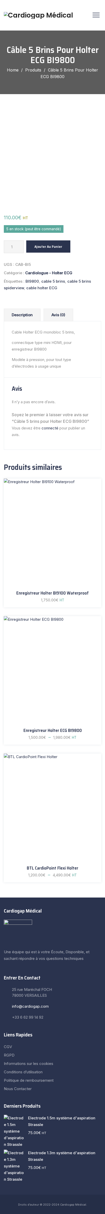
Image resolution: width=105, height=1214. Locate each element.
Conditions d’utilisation (23, 1072)
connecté (50, 428)
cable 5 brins (53, 281)
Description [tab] (22, 314)
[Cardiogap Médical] (38, 15)
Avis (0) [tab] (58, 314)
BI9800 (32, 281)
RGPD (9, 1055)
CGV (8, 1046)
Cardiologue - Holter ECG (48, 272)
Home (13, 70)
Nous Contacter (18, 1088)
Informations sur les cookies (28, 1063)
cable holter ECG (41, 287)
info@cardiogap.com (30, 1006)
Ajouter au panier (48, 246)
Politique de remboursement (29, 1080)
